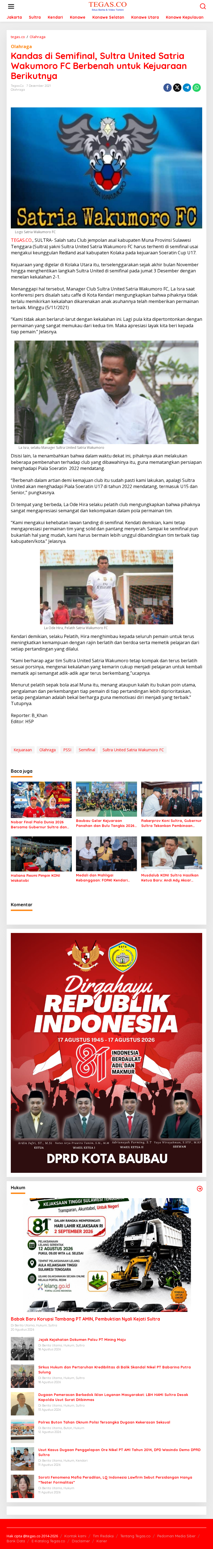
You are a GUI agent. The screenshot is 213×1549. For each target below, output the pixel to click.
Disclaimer (81, 1541)
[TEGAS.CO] (107, 6)
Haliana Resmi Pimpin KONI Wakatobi (35, 878)
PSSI (67, 749)
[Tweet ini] (177, 87)
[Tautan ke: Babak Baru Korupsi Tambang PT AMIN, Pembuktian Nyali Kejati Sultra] (106, 1255)
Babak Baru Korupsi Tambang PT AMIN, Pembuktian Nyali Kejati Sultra (85, 1319)
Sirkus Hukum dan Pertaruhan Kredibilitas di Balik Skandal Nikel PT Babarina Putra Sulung (114, 1369)
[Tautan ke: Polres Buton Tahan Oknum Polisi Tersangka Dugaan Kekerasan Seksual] (22, 1431)
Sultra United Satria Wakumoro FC (133, 749)
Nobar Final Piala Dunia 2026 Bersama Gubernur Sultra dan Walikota (39, 824)
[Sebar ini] (167, 87)
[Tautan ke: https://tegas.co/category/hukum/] (199, 1188)
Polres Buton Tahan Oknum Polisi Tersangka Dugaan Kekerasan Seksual (104, 1422)
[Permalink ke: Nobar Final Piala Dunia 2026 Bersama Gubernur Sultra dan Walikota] (41, 799)
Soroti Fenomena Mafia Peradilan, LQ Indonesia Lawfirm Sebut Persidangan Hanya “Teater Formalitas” (115, 1479)
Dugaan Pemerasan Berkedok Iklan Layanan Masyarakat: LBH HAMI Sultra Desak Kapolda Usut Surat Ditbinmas (113, 1397)
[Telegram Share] (187, 87)
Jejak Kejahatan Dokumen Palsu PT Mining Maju (82, 1339)
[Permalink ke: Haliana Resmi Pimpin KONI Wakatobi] (41, 853)
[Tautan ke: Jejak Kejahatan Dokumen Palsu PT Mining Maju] (22, 1348)
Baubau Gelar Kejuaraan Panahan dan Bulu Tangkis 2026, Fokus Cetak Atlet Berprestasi (106, 823)
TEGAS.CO (21, 240)
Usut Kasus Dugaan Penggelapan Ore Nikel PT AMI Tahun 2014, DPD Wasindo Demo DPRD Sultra (119, 1452)
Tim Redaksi (103, 1536)
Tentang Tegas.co (135, 1536)
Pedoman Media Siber (176, 1536)
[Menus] (11, 6)
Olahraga (21, 46)
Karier (102, 1541)
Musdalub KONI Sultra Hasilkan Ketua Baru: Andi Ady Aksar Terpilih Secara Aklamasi (170, 878)
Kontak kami (75, 1536)
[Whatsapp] (196, 87)
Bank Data (16, 1541)
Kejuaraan (23, 749)
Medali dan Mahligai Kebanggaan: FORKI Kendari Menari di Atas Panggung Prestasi (102, 878)
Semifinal (87, 749)
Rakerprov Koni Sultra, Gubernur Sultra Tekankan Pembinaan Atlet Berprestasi (171, 823)
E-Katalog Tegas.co (48, 1541)
